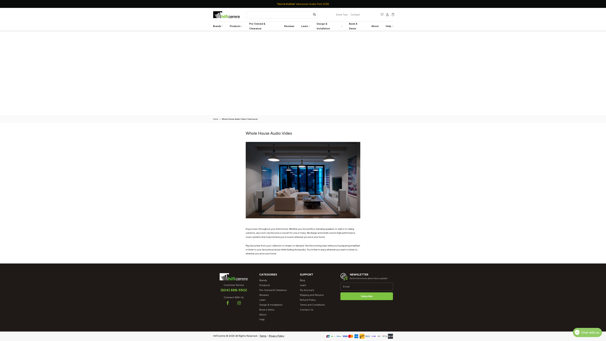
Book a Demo (353, 26)
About (375, 26)
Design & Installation (323, 26)
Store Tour (342, 14)
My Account (307, 290)
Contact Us (306, 309)
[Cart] (392, 15)
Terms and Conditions (312, 304)
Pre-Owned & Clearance (257, 26)
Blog (302, 280)
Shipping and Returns (312, 294)
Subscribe (367, 296)
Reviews (289, 26)
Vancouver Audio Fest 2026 (303, 4)
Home (215, 119)
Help (388, 26)
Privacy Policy (276, 335)
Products (235, 26)
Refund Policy (308, 299)
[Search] (314, 14)
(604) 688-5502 (234, 290)
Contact (355, 14)
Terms (262, 335)
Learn (304, 26)
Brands (217, 26)
